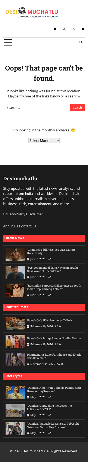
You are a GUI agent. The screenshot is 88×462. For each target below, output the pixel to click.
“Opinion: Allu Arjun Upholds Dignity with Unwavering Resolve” (54, 389)
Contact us (27, 226)
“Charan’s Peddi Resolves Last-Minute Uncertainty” (51, 251)
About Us (10, 226)
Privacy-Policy (14, 214)
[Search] (81, 42)
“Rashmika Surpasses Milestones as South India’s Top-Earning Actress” (54, 287)
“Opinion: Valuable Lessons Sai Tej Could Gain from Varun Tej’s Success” (53, 425)
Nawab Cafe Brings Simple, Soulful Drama (54, 338)
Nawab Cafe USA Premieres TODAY (49, 320)
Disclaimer (34, 214)
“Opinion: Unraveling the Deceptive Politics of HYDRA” (50, 407)
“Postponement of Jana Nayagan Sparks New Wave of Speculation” (52, 269)
